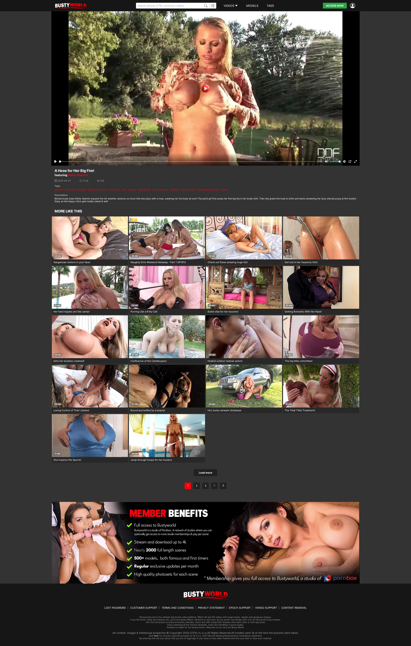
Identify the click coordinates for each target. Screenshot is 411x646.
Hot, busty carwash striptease (224, 410)
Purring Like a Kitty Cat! (144, 311)
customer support (143, 607)
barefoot (70, 189)
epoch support (240, 607)
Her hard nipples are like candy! (71, 311)
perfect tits (188, 189)
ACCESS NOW (335, 5)
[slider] (187, 161)
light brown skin (97, 189)
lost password (115, 607)
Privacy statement (211, 607)
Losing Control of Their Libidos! (71, 410)
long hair (114, 189)
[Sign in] (353, 6)
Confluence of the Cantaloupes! (148, 360)
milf (124, 189)
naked (132, 189)
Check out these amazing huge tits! (228, 262)
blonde (82, 189)
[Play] (205, 88)
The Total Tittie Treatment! (300, 410)
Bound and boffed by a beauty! (148, 410)
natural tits (143, 189)
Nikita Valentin (78, 175)
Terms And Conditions (178, 607)
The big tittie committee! (298, 360)
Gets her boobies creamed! (68, 360)
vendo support (266, 607)
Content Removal (294, 607)
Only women (159, 189)
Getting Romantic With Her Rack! (303, 311)
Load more (205, 472)
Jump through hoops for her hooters (151, 459)
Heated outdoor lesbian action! (225, 360)
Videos (229, 5)
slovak (224, 189)
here (156, 635)
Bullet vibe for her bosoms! (223, 311)
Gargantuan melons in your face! (71, 262)
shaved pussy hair (208, 189)
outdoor (174, 189)
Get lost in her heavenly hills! (301, 262)
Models (252, 5)
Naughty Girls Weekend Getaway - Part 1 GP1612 (158, 262)
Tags (270, 5)
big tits (59, 189)
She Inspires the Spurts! (67, 459)
